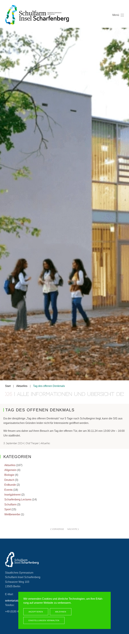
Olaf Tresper (32, 443)
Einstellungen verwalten (44, 620)
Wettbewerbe (12, 514)
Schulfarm (10, 504)
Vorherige (58, 529)
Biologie (9, 474)
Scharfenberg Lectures (17, 499)
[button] (118, 20)
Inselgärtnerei (12, 494)
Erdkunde (10, 484)
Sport (7, 509)
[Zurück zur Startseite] (37, 14)
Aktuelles (45, 443)
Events (8, 489)
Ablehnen (60, 612)
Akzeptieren (36, 612)
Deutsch (9, 479)
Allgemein (10, 470)
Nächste (72, 529)
